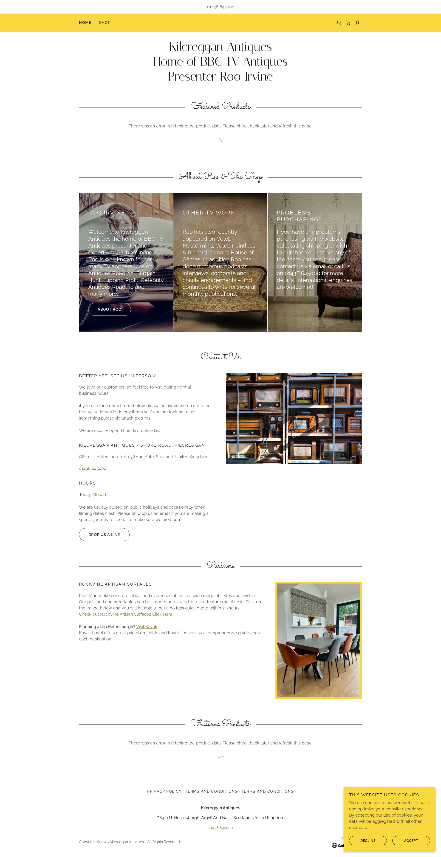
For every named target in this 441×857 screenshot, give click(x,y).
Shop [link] (105, 22)
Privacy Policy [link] (164, 791)
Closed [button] (99, 494)
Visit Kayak (146, 626)
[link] (348, 22)
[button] (357, 22)
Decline (368, 840)
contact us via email (302, 266)
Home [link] (85, 22)
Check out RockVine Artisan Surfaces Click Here (126, 614)
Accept (411, 840)
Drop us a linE (104, 535)
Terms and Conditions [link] (211, 791)
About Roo (110, 309)
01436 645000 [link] (220, 6)
